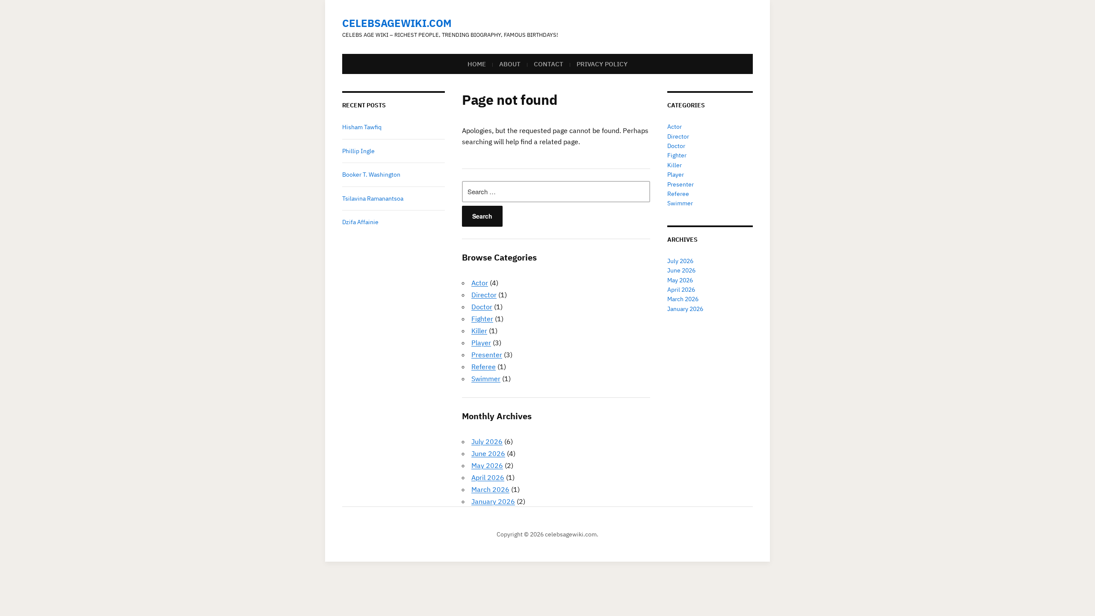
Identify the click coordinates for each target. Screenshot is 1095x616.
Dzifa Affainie (360, 222)
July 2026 (487, 441)
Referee (483, 366)
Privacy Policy (602, 64)
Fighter (482, 318)
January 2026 (493, 501)
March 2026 (490, 489)
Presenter (486, 354)
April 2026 (487, 477)
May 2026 (487, 465)
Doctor (481, 306)
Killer (479, 330)
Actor (479, 282)
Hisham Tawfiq (362, 127)
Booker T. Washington (371, 174)
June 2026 (488, 453)
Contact (548, 64)
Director (484, 294)
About (510, 64)
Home (477, 64)
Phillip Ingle (358, 151)
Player (481, 342)
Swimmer (485, 378)
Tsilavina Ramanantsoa (372, 198)
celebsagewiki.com (397, 23)
